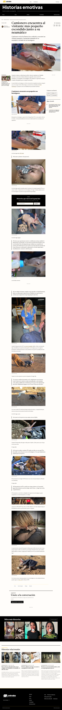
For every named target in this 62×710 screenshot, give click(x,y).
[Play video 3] (33, 630)
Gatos (16, 14)
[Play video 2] (19, 630)
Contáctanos (36, 1)
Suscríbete (36, 203)
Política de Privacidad (47, 696)
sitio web (20, 579)
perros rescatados (29, 346)
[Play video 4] (50, 630)
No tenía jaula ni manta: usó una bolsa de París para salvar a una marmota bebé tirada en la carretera (54, 106)
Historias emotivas (22, 7)
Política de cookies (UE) (48, 698)
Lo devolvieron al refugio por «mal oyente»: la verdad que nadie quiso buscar (54, 111)
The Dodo (22, 153)
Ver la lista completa (54, 619)
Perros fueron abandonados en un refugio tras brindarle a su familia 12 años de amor (11, 668)
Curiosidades (42, 14)
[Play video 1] (9, 630)
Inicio (30, 1)
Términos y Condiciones (51, 694)
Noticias (28, 14)
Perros (3, 14)
